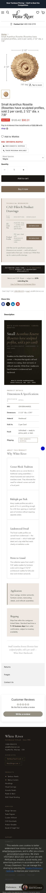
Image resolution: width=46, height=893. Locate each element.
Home (4, 34)
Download (34, 226)
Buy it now (23, 189)
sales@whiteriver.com (12, 747)
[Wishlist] (37, 12)
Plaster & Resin (10, 793)
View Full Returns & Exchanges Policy (23, 284)
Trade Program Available (16, 151)
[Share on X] (8, 304)
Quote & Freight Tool (12, 828)
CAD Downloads (10, 821)
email (28, 291)
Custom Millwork (11, 817)
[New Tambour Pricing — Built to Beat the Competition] (23, 4)
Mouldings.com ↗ (13, 763)
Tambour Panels (11, 776)
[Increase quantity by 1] (23, 169)
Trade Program (10, 814)
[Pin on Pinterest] (18, 304)
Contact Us (8, 682)
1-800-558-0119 (19, 291)
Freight (7, 675)
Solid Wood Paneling (12, 797)
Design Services (10, 810)
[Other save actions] (20, 887)
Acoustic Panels (10, 790)
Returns (7, 667)
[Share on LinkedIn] (13, 304)
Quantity (4, 164)
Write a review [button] (23, 714)
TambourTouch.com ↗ (15, 759)
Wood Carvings (10, 787)
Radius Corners (11, 780)
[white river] (23, 15)
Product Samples (10, 824)
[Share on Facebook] (3, 304)
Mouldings (9, 783)
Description (9, 314)
